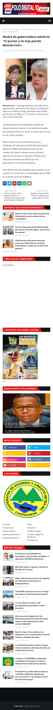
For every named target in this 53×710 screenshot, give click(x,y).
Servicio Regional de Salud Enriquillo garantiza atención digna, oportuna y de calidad (32, 229)
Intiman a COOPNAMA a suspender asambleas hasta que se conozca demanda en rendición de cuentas (31, 661)
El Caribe (6, 524)
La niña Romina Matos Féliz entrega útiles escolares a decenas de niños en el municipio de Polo (32, 648)
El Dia (29, 524)
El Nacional (31, 528)
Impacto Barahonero (11, 534)
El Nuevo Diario (9, 531)
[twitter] (38, 447)
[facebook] (14, 447)
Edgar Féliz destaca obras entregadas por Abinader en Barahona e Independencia (32, 581)
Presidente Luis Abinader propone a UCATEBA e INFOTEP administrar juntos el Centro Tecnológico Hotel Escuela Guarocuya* (31, 675)
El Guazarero (8, 528)
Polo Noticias (32, 540)
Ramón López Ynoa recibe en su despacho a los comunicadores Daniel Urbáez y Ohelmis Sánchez (32, 634)
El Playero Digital (34, 531)
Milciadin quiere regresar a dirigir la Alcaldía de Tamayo (31, 568)
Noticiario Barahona (11, 538)
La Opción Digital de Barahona (35, 535)
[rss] (14, 453)
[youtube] (14, 465)
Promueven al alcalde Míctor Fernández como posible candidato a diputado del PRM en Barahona (32, 556)
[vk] (38, 459)
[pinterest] (38, 453)
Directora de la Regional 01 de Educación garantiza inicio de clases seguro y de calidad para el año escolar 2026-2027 (31, 620)
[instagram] (14, 459)
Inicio (5, 29)
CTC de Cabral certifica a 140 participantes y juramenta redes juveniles (30, 605)
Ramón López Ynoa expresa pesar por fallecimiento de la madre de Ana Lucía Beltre (32, 216)
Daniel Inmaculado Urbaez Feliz (17, 50)
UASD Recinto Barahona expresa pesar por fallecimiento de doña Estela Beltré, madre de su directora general (31, 244)
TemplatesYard (34, 706)
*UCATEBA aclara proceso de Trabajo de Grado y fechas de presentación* (32, 592)
